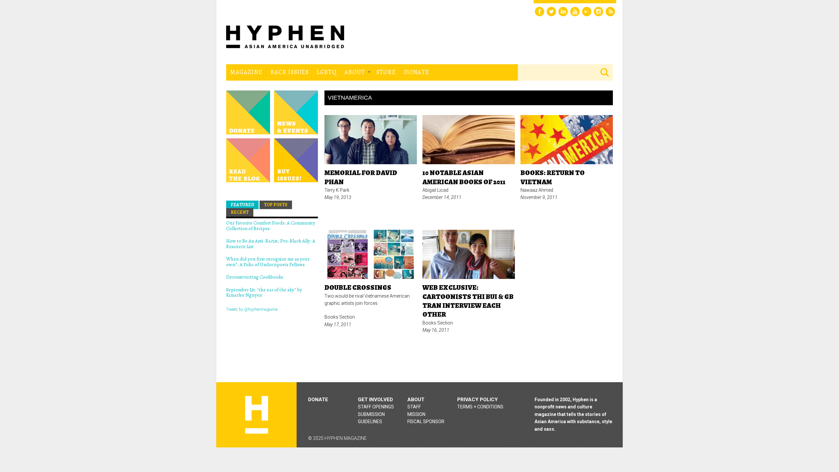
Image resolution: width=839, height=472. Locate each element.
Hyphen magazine (256, 415)
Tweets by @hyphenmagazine (252, 309)
